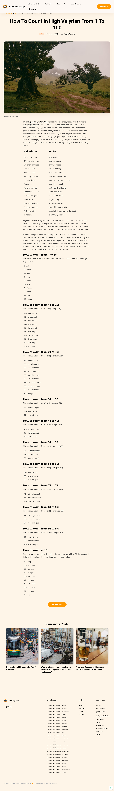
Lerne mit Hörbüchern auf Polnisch (56, 748)
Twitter (81, 711)
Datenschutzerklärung (102, 728)
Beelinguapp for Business (103, 716)
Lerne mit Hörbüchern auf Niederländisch (58, 751)
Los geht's (104, 7)
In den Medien (100, 719)
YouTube (81, 714)
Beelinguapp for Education (100, 712)
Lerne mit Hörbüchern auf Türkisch (56, 736)
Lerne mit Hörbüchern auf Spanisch (57, 708)
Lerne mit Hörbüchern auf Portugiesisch (58, 711)
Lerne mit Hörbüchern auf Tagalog (56, 766)
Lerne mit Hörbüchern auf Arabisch (57, 742)
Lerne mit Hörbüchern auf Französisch (57, 714)
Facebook (81, 705)
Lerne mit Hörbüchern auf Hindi (55, 732)
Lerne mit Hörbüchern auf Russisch (57, 726)
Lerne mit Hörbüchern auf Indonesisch (57, 760)
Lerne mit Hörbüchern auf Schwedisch (57, 745)
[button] (48, 4)
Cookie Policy (99, 731)
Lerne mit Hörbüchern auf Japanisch (57, 723)
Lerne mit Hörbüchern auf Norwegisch (57, 754)
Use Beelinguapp (57, 604)
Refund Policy (100, 725)
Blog (58, 4)
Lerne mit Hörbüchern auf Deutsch (56, 720)
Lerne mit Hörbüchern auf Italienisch (57, 717)
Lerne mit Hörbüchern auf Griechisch (57, 757)
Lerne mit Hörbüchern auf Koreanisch (57, 739)
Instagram (82, 708)
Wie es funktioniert (34, 4)
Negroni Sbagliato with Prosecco (40, 122)
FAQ (65, 4)
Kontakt (98, 734)
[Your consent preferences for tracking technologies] (111, 788)
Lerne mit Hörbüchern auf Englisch (56, 705)
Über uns (98, 705)
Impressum (99, 722)
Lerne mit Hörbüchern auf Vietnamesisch (58, 769)
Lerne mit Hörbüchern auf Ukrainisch (57, 763)
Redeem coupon (100, 708)
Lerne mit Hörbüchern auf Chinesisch (57, 729)
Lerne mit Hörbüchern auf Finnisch (56, 772)
